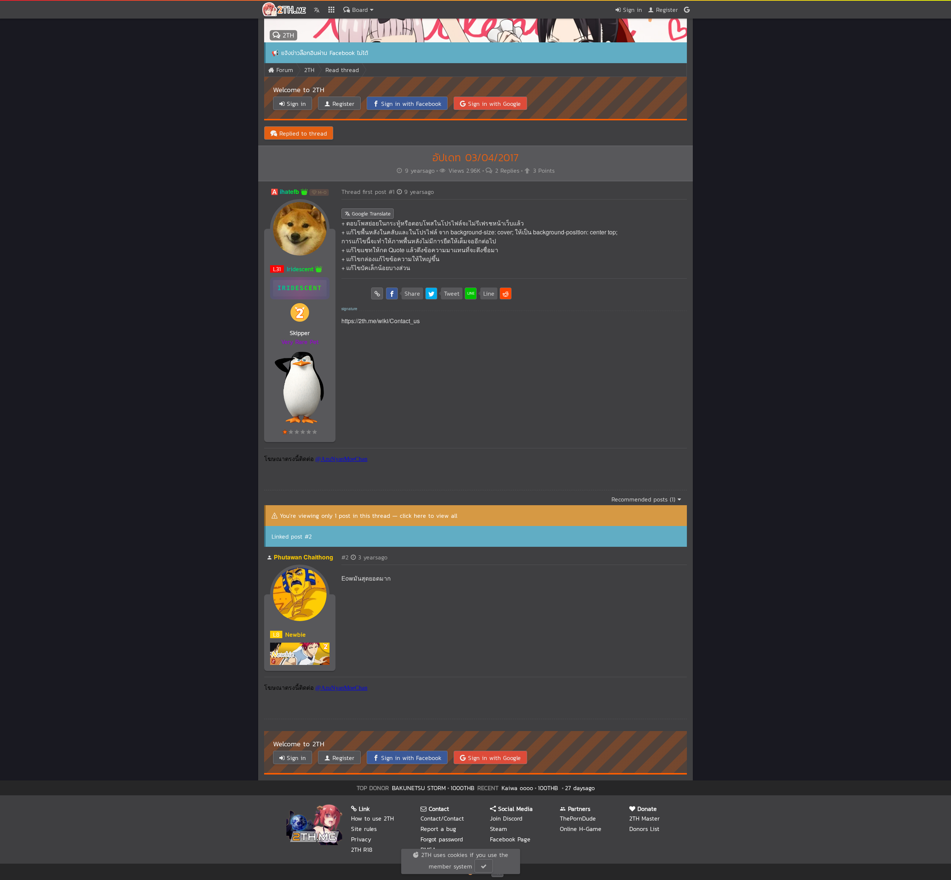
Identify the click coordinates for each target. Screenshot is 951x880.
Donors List (644, 828)
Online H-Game (580, 828)
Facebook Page (510, 839)
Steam (498, 828)
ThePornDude (578, 818)
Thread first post (387, 191)
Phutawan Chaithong (303, 557)
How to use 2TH (372, 818)
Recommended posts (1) (644, 499)
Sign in (631, 9)
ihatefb (289, 191)
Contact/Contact (442, 818)
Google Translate (370, 214)
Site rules (364, 828)
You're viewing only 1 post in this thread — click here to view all (368, 515)
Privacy (361, 839)
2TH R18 (361, 849)
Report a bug (438, 828)
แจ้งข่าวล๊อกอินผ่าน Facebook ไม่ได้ (324, 52)
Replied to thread (302, 133)
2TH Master (644, 818)
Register (666, 9)
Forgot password (442, 839)
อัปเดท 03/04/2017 (475, 157)
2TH (287, 35)
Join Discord (506, 818)
